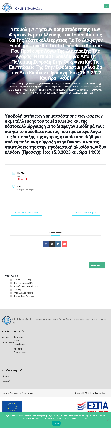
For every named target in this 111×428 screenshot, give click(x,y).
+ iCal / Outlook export (86, 212)
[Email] (64, 244)
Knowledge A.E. (97, 393)
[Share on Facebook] (46, 244)
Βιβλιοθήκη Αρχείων (24, 296)
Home (12, 84)
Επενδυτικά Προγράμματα (26, 286)
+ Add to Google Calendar (26, 212)
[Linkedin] (58, 244)
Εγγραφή (6, 381)
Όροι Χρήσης (27, 393)
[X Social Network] (52, 244)
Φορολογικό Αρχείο (23, 293)
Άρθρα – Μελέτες (22, 280)
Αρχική (5, 337)
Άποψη (17, 289)
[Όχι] (107, 421)
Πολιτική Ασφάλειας (10, 393)
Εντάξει (56, 423)
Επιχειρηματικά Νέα (23, 283)
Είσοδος (6, 376)
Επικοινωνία (8, 342)
